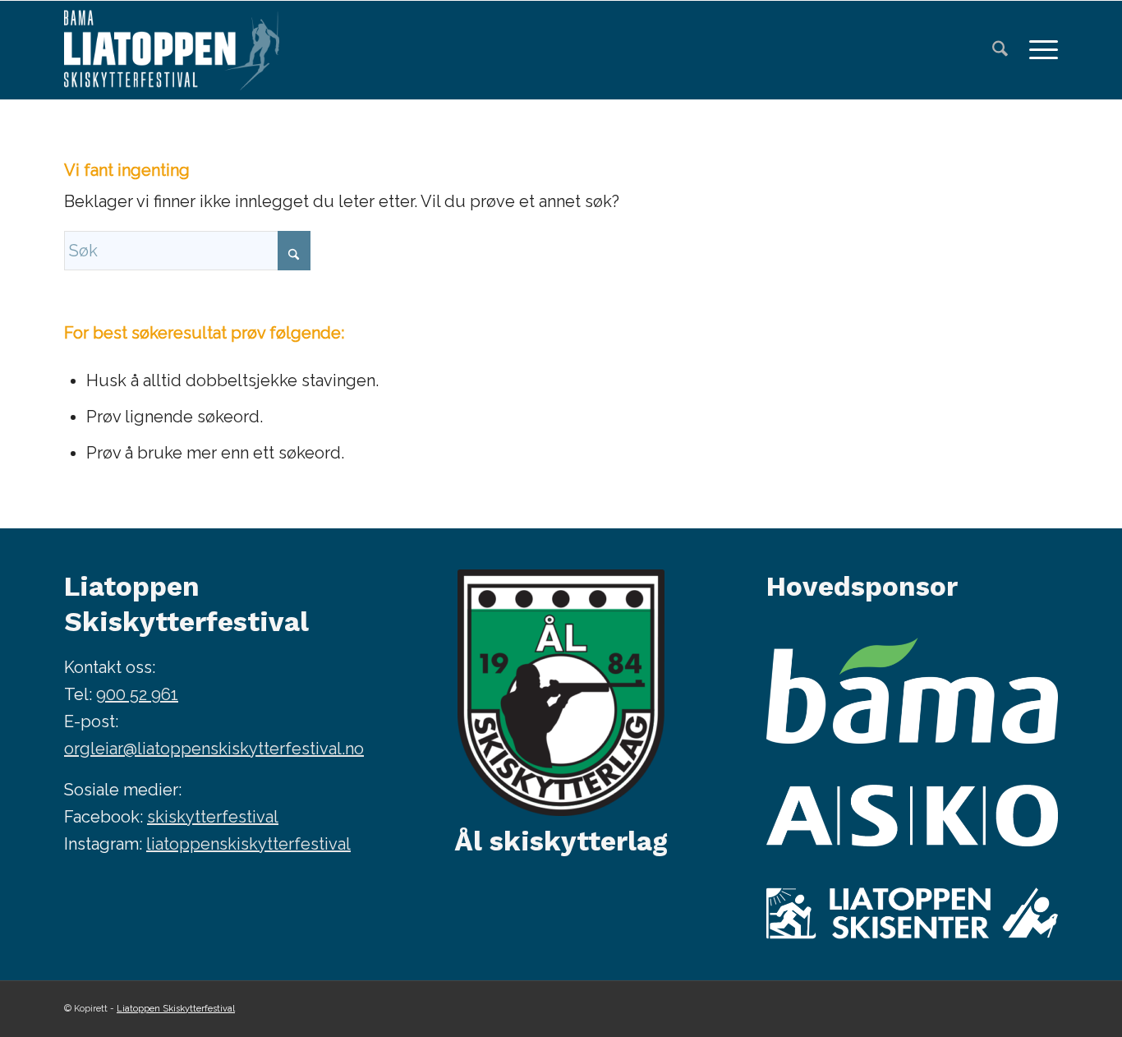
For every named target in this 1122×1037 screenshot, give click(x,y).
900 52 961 (137, 694)
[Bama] (912, 691)
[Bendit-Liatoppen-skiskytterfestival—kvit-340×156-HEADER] (171, 50)
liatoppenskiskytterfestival (248, 844)
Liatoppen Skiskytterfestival (176, 1008)
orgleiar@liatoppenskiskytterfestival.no (214, 748)
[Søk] (1000, 50)
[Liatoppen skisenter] (912, 913)
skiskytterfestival (212, 817)
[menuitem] (1000, 50)
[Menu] (1038, 50)
